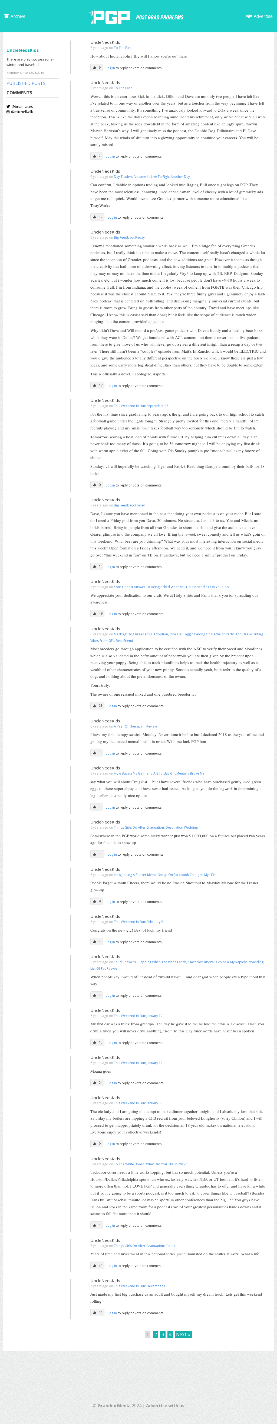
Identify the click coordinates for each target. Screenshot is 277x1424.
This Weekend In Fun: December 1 (140, 1286)
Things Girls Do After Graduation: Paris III (145, 1245)
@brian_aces (22, 106)
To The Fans (123, 47)
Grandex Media (114, 1406)
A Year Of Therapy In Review (135, 726)
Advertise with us (165, 1406)
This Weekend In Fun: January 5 (137, 1103)
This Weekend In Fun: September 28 (141, 405)
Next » (183, 1334)
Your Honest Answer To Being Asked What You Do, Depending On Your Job (171, 587)
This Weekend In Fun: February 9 (138, 921)
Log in (111, 68)
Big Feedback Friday (129, 237)
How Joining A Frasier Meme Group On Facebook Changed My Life (164, 874)
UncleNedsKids (105, 42)
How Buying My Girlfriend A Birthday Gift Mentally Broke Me (159, 773)
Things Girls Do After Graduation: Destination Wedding (156, 827)
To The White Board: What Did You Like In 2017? (150, 1164)
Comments (19, 93)
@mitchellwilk (21, 111)
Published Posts (25, 83)
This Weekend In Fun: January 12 (138, 1015)
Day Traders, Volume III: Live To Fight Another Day (152, 176)
